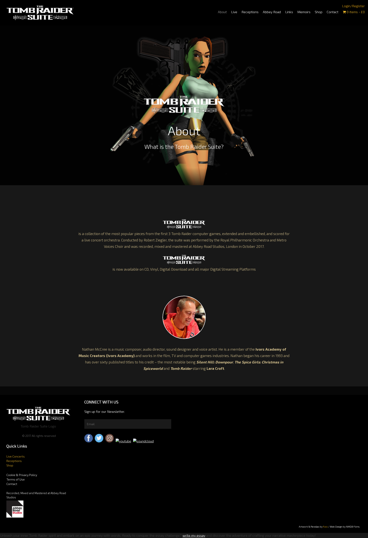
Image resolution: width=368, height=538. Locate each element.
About (222, 12)
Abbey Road (272, 12)
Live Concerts (15, 456)
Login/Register (353, 6)
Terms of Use (15, 479)
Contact (332, 12)
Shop (318, 12)
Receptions (250, 12)
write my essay (194, 535)
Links (289, 12)
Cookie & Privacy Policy (21, 475)
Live (234, 12)
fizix (325, 526)
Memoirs (303, 12)
